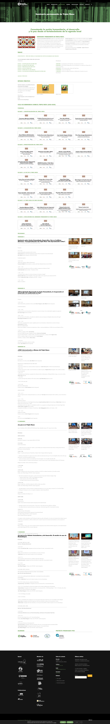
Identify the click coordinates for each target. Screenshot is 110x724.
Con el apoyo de (21, 720)
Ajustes (77, 722)
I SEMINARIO (58, 63)
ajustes (55, 722)
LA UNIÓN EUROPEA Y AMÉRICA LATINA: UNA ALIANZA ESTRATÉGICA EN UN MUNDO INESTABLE (82, 670)
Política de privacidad (60, 680)
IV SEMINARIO (58, 69)
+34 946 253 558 (59, 665)
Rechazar (70, 722)
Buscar (76, 675)
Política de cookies (27, 720)
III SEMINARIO (58, 68)
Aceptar (63, 722)
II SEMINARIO (58, 65)
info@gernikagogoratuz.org (60, 669)
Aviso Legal (59, 678)
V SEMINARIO (58, 71)
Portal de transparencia (61, 682)
